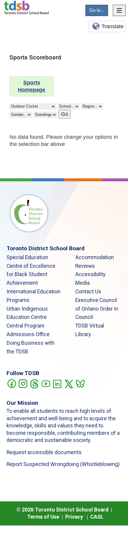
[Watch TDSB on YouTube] (46, 383)
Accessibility (90, 274)
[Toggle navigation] (119, 10)
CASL (97, 517)
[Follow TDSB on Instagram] (23, 383)
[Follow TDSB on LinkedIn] (57, 383)
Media (82, 283)
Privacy (74, 517)
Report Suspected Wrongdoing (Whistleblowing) (63, 464)
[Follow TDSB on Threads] (34, 383)
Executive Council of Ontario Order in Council (96, 308)
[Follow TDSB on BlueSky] (80, 383)
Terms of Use (43, 517)
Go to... (96, 10)
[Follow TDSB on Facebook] (11, 383)
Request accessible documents (44, 452)
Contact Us (88, 292)
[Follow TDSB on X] (69, 383)
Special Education (27, 257)
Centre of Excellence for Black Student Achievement (31, 274)
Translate (113, 26)
